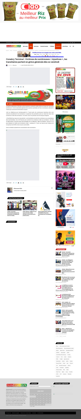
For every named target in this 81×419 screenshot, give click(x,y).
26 (49, 402)
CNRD (68, 352)
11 (46, 398)
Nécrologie (22, 42)
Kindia (64, 363)
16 (40, 400)
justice (67, 361)
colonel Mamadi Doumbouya (61, 354)
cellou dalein (63, 352)
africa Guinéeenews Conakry (64, 346)
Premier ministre (59, 369)
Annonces (36, 46)
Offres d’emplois (16, 42)
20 (31, 402)
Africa (57, 346)
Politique (52, 46)
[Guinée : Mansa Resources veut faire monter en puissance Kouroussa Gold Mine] (58, 271)
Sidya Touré (58, 371)
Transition (70, 371)
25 (46, 402)
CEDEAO (57, 352)
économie (58, 376)
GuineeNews (57, 146)
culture (65, 356)
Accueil (26, 46)
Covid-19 (57, 356)
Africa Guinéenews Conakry (69, 348)
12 (49, 398)
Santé (67, 369)
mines (57, 367)
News (30, 46)
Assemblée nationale (69, 350)
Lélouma (71, 363)
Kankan (71, 361)
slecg (66, 371)
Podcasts (61, 146)
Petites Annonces (28, 42)
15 (37, 400)
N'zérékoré (62, 367)
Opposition (67, 367)
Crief (61, 356)
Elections (69, 356)
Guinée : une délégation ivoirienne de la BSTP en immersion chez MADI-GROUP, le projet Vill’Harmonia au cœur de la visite (64, 262)
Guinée (63, 361)
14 (34, 400)
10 (43, 398)
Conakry (68, 354)
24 (43, 402)
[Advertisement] (40, 32)
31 (43, 404)
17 (43, 400)
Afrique (57, 350)
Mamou (69, 365)
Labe (67, 363)
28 (34, 404)
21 (34, 402)
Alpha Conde (62, 350)
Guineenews (58, 361)
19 (49, 400)
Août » (33, 406)
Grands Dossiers (44, 46)
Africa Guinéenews (59, 348)
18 (46, 400)
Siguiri (63, 371)
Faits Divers (65, 46)
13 (31, 400)
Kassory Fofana (58, 363)
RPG (64, 369)
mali (57, 365)
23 (40, 402)
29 (37, 404)
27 (31, 404)
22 (37, 402)
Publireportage (9, 42)
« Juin (31, 406)
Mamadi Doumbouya (62, 365)
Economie (58, 46)
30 (40, 404)
